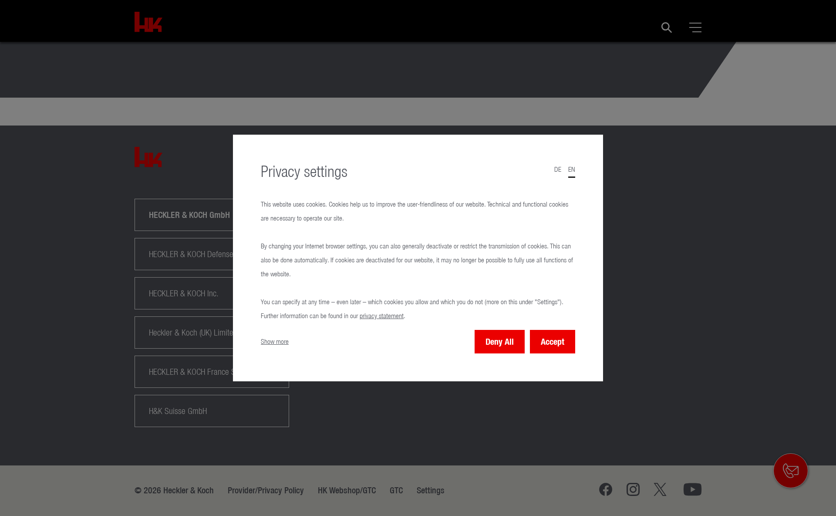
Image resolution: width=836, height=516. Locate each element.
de (557, 169)
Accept (552, 341)
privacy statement (382, 316)
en (571, 169)
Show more (275, 341)
